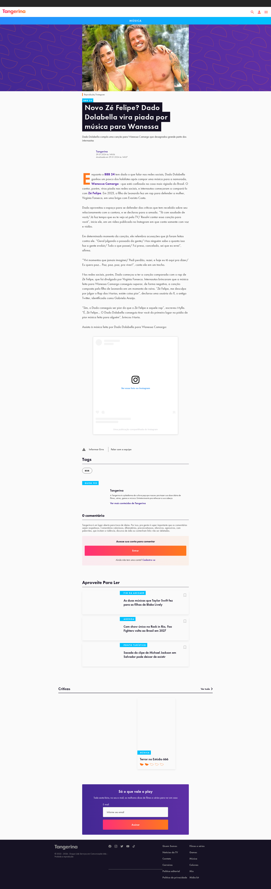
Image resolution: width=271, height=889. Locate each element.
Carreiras (167, 865)
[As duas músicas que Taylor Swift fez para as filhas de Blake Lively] (101, 602)
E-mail (106, 804)
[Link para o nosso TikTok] (133, 846)
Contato (166, 858)
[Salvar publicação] (184, 595)
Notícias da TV (170, 852)
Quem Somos (169, 846)
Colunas (193, 865)
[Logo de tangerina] (14, 12)
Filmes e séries (197, 846)
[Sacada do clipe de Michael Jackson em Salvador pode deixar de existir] (101, 655)
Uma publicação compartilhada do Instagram (135, 429)
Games (193, 852)
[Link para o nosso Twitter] (121, 846)
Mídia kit (194, 877)
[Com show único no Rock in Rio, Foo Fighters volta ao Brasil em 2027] (101, 628)
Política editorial (171, 871)
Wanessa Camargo (105, 184)
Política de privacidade (174, 877)
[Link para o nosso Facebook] (110, 846)
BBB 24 (109, 174)
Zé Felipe (94, 193)
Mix (191, 871)
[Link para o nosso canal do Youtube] (127, 846)
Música (193, 858)
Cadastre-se (148, 560)
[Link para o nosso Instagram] (115, 846)
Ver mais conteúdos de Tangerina (128, 503)
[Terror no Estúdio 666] (156, 726)
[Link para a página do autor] (89, 154)
